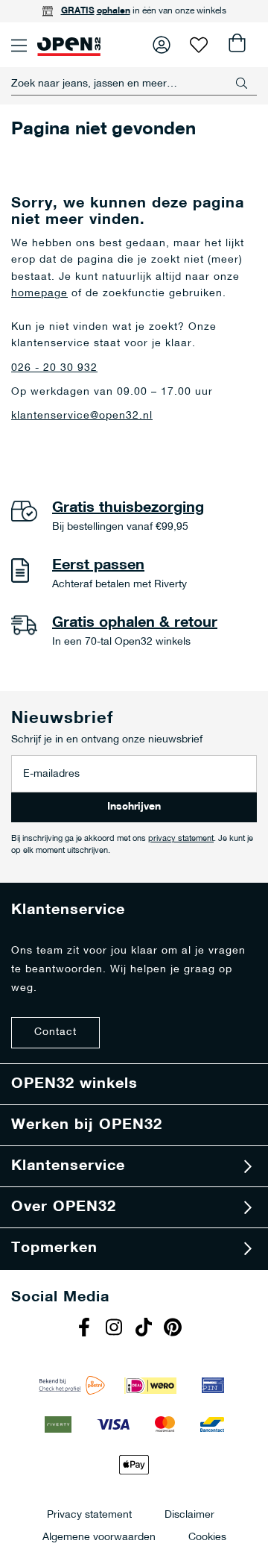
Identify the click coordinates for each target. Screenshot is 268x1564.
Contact (55, 1032)
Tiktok (145, 1329)
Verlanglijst (199, 45)
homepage (39, 293)
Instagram (115, 1329)
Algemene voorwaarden (99, 1537)
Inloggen (161, 45)
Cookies (207, 1537)
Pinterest (175, 1329)
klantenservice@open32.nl (82, 416)
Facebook (85, 1329)
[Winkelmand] (236, 45)
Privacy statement (89, 1514)
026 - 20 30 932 (54, 368)
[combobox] (134, 84)
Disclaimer (189, 1514)
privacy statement (181, 839)
